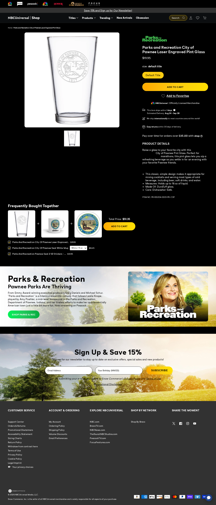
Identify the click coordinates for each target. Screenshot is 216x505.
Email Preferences (58, 438)
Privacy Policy (15, 454)
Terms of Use (14, 450)
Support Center (16, 421)
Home (10, 28)
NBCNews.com (97, 430)
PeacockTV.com (98, 438)
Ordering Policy (57, 425)
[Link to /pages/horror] (58, 4)
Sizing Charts (15, 438)
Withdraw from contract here (23, 446)
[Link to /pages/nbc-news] (45, 4)
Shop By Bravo (138, 421)
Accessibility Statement (20, 434)
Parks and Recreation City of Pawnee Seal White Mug (40, 248)
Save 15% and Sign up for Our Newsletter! (108, 10)
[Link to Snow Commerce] (17, 492)
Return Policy (15, 442)
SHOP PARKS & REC (23, 314)
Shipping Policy (57, 430)
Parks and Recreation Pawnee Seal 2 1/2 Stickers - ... (39, 253)
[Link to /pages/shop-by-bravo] (20, 4)
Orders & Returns (16, 425)
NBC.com (94, 421)
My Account (55, 421)
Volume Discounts (58, 434)
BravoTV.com (96, 425)
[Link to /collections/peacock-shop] (33, 4)
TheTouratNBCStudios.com (103, 434)
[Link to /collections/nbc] (10, 4)
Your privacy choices (22, 467)
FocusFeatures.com (100, 442)
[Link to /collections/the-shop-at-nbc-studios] (76, 4)
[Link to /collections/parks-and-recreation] (175, 39)
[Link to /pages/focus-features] (94, 4)
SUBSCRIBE (159, 370)
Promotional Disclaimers (20, 430)
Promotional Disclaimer (108, 384)
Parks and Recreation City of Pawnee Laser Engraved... (40, 242)
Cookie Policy (15, 458)
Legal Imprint (15, 462)
